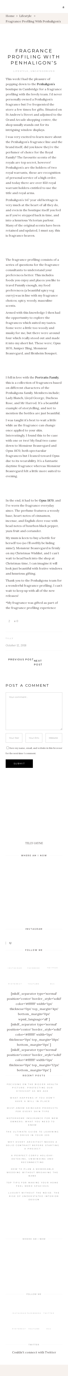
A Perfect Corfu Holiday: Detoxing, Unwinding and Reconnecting (32, 1158)
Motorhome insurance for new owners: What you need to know (32, 1121)
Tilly (10, 638)
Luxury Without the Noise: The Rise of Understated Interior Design (34, 1196)
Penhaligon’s (46, 84)
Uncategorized (43, 71)
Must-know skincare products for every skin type (32, 1110)
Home (10, 16)
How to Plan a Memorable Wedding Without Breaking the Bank (32, 1172)
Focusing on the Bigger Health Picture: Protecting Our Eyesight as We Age (33, 1087)
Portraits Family (46, 377)
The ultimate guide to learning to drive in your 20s (32, 1133)
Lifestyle (25, 16)
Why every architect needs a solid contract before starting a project (32, 1145)
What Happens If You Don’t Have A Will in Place (32, 1099)
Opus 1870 (46, 500)
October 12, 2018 (16, 645)
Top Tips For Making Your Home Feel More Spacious (33, 1184)
